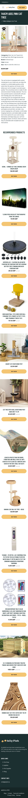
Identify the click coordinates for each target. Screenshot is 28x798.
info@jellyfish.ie (5, 2)
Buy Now (14, 73)
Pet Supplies (7, 768)
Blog (5, 771)
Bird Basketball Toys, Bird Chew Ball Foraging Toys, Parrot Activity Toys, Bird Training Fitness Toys (14, 316)
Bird (9, 55)
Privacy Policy (11, 795)
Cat (12, 55)
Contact (10, 793)
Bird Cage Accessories (17, 57)
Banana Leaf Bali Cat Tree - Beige (14, 509)
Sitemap (18, 795)
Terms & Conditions (18, 793)
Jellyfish (6, 765)
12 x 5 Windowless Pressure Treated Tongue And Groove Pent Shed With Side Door (14, 665)
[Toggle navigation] (3, 7)
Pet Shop (22, 7)
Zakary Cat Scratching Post (14, 364)
